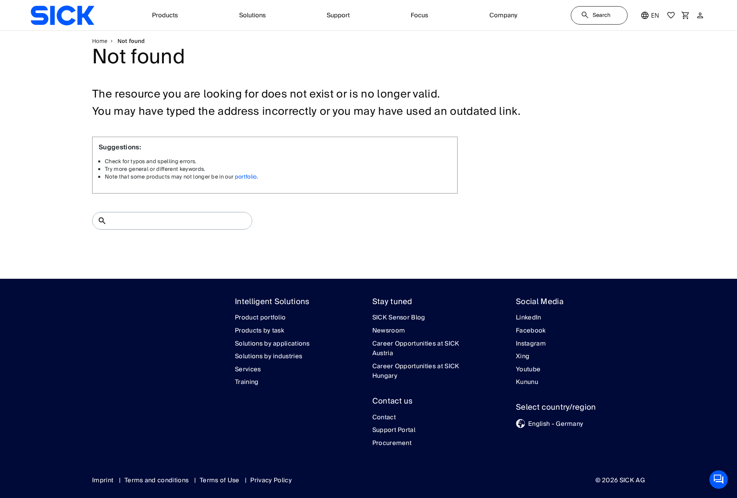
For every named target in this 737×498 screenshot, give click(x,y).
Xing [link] (522, 357)
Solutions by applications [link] (272, 344)
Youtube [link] (528, 370)
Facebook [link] (531, 331)
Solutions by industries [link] (268, 357)
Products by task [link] (259, 331)
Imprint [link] (103, 480)
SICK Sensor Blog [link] (398, 318)
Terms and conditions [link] (157, 480)
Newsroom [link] (388, 331)
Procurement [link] (392, 443)
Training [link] (247, 382)
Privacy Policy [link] (270, 480)
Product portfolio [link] (260, 318)
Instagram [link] (531, 344)
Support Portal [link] (393, 430)
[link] (62, 15)
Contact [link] (384, 418)
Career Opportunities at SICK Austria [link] (415, 349)
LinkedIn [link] (528, 318)
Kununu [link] (527, 382)
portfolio (246, 177)
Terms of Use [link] (220, 480)
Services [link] (248, 370)
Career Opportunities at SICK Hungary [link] (415, 371)
